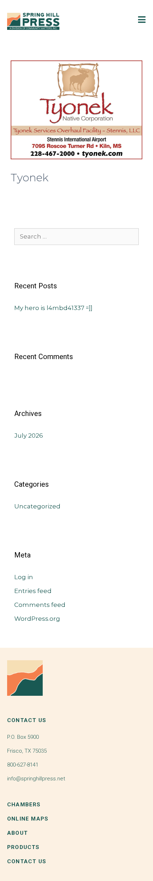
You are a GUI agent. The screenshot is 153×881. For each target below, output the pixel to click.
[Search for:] (76, 236)
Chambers (24, 804)
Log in (23, 577)
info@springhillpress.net (36, 778)
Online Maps (27, 819)
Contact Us (26, 861)
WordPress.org (37, 618)
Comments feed (39, 604)
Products (23, 847)
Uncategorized (37, 506)
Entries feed (33, 590)
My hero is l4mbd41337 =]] (53, 307)
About (17, 833)
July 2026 (28, 435)
